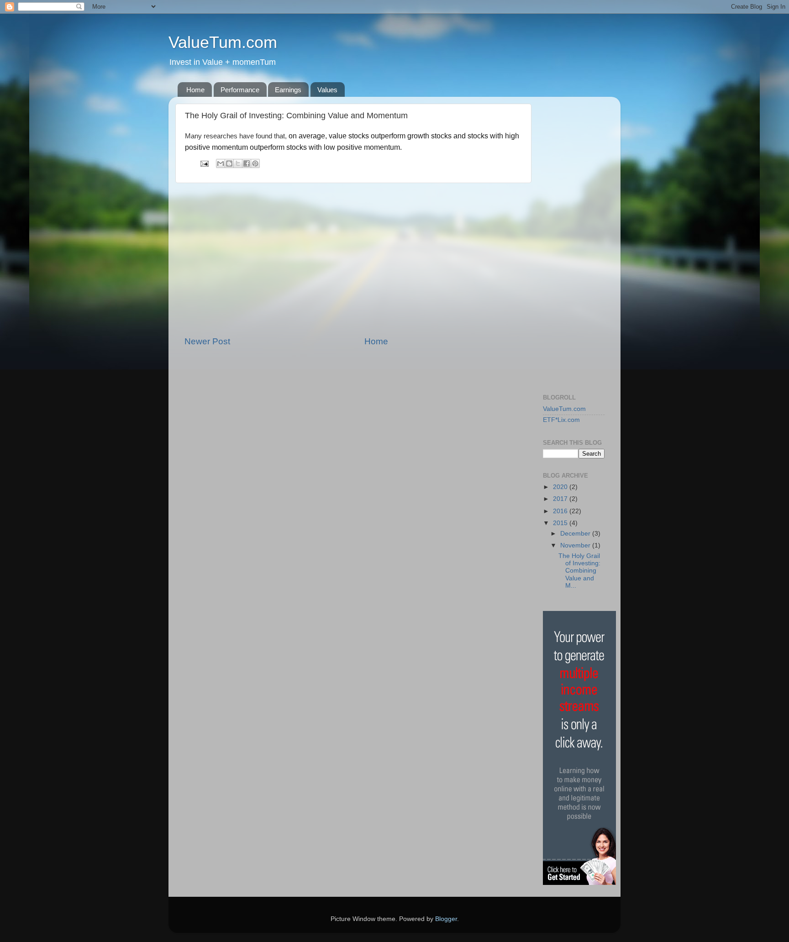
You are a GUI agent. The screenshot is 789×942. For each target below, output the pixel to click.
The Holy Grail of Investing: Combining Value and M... (579, 571)
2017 (561, 498)
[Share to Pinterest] (255, 163)
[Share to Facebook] (246, 163)
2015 (561, 523)
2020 (561, 487)
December (576, 533)
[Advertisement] (353, 259)
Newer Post (207, 341)
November (576, 545)
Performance (240, 90)
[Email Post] (203, 163)
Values (327, 90)
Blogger (446, 919)
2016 (561, 511)
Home (195, 90)
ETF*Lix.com (561, 419)
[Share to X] (237, 163)
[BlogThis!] (229, 163)
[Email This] (220, 163)
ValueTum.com (222, 42)
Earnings (288, 90)
